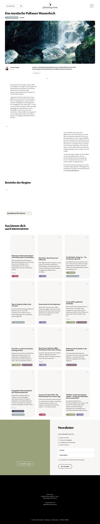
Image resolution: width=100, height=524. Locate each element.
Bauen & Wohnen (64, 445)
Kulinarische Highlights (66, 440)
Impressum (48, 520)
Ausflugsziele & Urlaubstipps (67, 442)
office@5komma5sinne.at (50, 504)
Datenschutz (55, 520)
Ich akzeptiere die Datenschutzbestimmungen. (72, 460)
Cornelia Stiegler (14, 67)
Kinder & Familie (64, 437)
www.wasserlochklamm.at (72, 170)
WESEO (67, 520)
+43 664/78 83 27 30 (50, 502)
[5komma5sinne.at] (50, 6)
